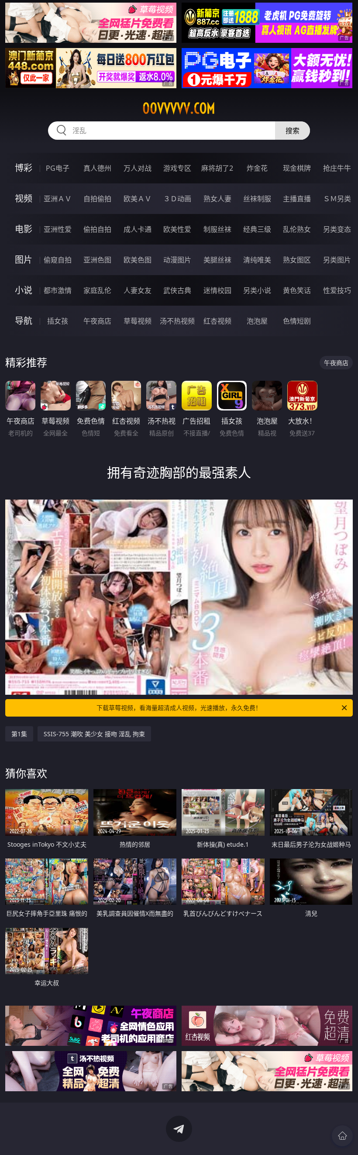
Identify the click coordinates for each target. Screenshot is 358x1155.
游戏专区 (177, 168)
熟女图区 (297, 260)
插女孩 (57, 321)
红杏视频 (217, 321)
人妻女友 (137, 290)
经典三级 (257, 229)
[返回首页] (342, 1135)
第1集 (19, 734)
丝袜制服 (257, 198)
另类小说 (257, 290)
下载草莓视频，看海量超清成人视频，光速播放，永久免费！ (179, 707)
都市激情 (58, 290)
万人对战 (137, 168)
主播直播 (297, 198)
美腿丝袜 (217, 260)
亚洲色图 (97, 260)
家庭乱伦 (97, 290)
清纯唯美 (257, 260)
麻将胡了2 (217, 168)
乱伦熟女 (297, 229)
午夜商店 (97, 321)
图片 (23, 259)
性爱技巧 (337, 290)
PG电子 (57, 168)
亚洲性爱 (58, 229)
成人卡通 (137, 229)
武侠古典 (177, 290)
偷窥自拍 (58, 260)
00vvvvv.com (178, 108)
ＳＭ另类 (337, 198)
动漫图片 (177, 260)
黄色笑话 (297, 290)
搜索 (292, 130)
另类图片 (337, 260)
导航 (23, 321)
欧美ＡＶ (137, 198)
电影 (23, 229)
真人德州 (97, 168)
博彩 (23, 168)
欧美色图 (137, 260)
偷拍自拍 (97, 229)
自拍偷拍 (97, 198)
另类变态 (337, 229)
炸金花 (257, 168)
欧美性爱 (177, 229)
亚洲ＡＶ (58, 198)
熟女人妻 (217, 198)
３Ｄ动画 (177, 198)
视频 (23, 198)
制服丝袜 (217, 229)
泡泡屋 (257, 321)
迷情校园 (217, 290)
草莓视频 (137, 321)
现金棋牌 (297, 168)
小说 (23, 290)
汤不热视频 (177, 321)
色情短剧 (297, 321)
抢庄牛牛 (337, 168)
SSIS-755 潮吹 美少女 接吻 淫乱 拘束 (94, 734)
